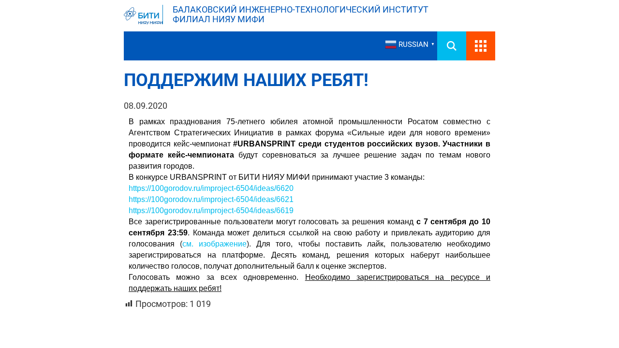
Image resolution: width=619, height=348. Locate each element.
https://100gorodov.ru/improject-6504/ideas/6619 (211, 210)
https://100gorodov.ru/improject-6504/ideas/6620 (211, 188)
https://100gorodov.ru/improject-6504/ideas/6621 (211, 199)
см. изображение (214, 244)
